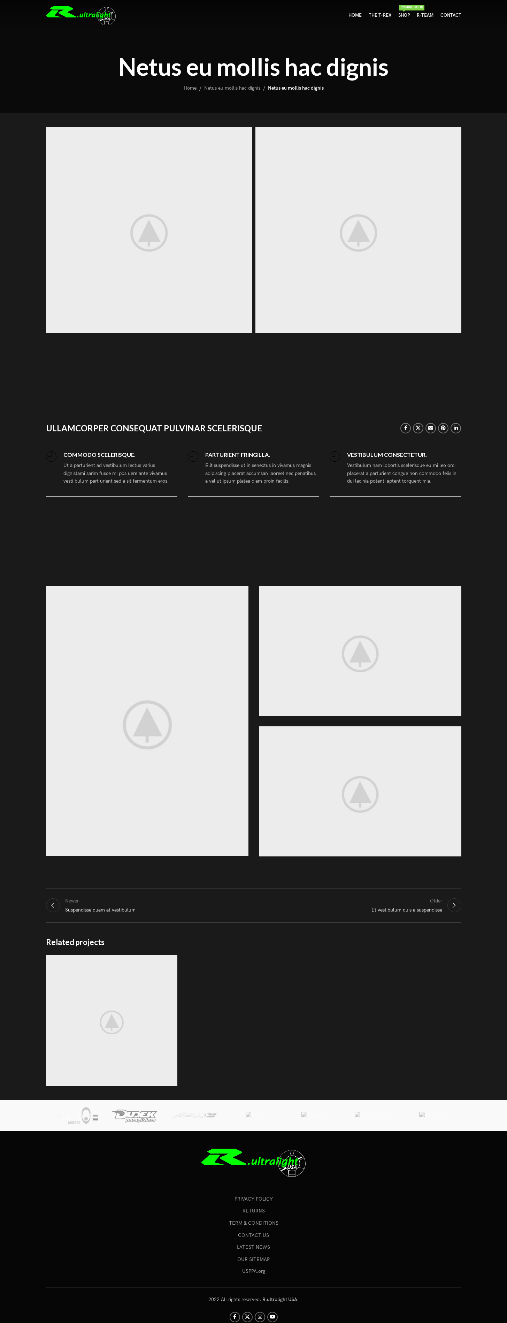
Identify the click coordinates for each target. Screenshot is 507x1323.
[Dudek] (134, 1115)
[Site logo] (81, 15)
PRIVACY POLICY (254, 1199)
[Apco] (194, 1115)
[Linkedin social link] (456, 428)
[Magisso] (313, 1115)
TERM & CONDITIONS (253, 1223)
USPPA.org (253, 1271)
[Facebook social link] (405, 428)
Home (190, 88)
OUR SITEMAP (253, 1259)
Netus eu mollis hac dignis (232, 88)
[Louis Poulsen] (372, 1115)
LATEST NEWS (253, 1247)
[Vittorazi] (75, 1115)
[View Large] (168, 962)
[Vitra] (253, 1115)
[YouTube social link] (272, 1317)
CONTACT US (253, 1235)
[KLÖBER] (431, 1115)
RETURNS (254, 1211)
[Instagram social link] (260, 1317)
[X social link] (418, 428)
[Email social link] (430, 428)
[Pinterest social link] (443, 428)
